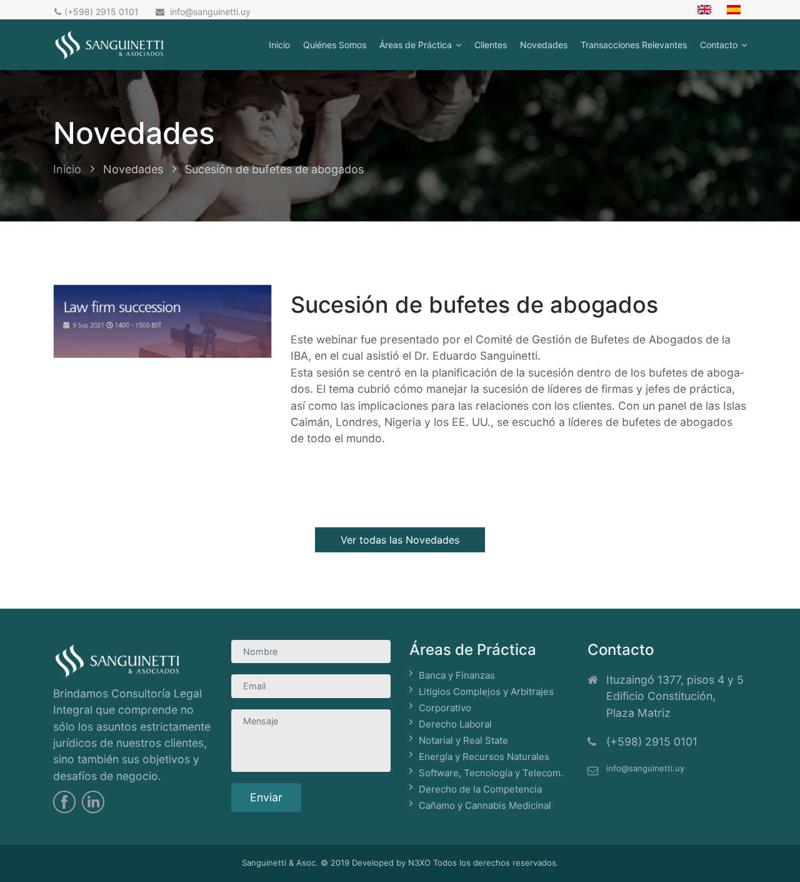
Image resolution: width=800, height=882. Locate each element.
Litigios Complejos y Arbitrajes (486, 691)
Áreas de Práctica (415, 44)
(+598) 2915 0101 (101, 11)
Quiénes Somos (334, 44)
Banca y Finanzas (457, 675)
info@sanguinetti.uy (209, 11)
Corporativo (445, 708)
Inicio (279, 44)
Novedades (544, 44)
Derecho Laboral (455, 724)
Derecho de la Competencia (480, 789)
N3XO (419, 863)
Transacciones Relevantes (634, 44)
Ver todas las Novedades (400, 540)
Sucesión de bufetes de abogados (274, 169)
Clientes (490, 44)
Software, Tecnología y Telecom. (491, 773)
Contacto (719, 44)
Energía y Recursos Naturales (484, 757)
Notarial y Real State (463, 740)
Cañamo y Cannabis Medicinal (485, 805)
